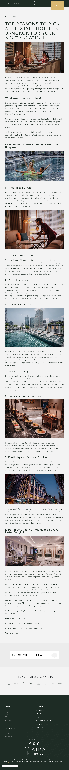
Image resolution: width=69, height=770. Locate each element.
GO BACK (13, 16)
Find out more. (10, 762)
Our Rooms (40, 710)
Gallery (39, 724)
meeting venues (57, 360)
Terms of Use (8, 721)
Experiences (10, 728)
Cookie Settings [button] (6, 766)
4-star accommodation (22, 384)
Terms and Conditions (10, 716)
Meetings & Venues (43, 720)
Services (7, 731)
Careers (7, 714)
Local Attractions (9, 734)
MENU (9, 3)
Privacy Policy (8, 718)
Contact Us (40, 731)
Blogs (6, 725)
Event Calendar (9, 736)
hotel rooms (26, 192)
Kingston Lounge (38, 448)
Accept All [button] (14, 766)
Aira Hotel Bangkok (55, 571)
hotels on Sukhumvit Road (27, 135)
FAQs (6, 712)
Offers (38, 717)
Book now (57, 4)
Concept (39, 707)
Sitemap (7, 723)
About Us (9, 707)
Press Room (8, 710)
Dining (38, 714)
